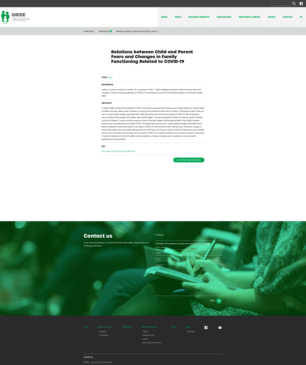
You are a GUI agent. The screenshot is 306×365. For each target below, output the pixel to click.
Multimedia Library (249, 17)
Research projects (199, 17)
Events (272, 17)
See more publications (189, 160)
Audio (145, 338)
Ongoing (102, 331)
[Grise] (18, 17)
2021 (110, 77)
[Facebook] (301, 3)
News (178, 17)
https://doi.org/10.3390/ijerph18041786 (118, 151)
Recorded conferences (152, 342)
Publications (224, 17)
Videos (145, 331)
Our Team (190, 331)
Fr (301, 17)
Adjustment (104, 31)
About (164, 17)
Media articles (148, 335)
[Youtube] (220, 330)
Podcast (287, 17)
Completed (103, 335)
